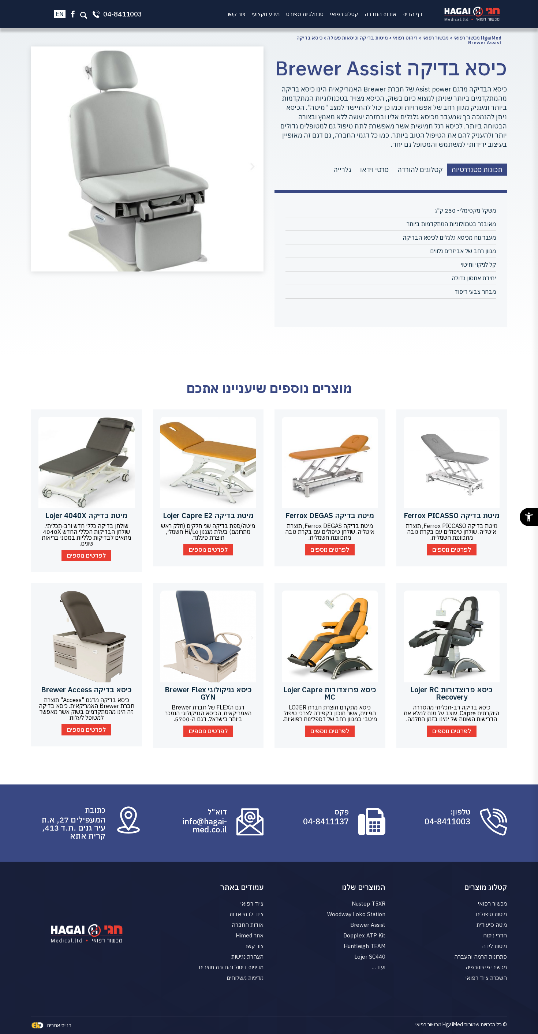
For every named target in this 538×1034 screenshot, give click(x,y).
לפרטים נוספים (451, 550)
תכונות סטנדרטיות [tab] (476, 169)
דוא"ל (217, 812)
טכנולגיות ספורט (305, 14)
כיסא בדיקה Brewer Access (86, 689)
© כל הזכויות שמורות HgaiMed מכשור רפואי (461, 1024)
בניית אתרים (59, 1025)
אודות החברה (380, 14)
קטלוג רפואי (344, 14)
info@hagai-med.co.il (205, 825)
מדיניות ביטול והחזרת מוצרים (231, 967)
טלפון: (460, 812)
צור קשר (235, 14)
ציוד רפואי (252, 903)
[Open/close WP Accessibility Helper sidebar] (529, 517)
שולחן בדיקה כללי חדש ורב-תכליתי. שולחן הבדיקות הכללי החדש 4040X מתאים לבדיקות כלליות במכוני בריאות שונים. (86, 534)
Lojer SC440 (369, 956)
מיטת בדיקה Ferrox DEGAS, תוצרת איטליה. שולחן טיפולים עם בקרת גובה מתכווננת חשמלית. (329, 531)
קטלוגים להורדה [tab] (419, 169)
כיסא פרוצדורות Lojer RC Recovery (451, 693)
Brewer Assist (367, 924)
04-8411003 (447, 821)
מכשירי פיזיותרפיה (486, 967)
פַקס (342, 812)
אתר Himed (250, 935)
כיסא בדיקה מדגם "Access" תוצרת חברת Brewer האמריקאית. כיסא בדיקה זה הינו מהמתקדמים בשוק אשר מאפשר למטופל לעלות (86, 708)
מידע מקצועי (266, 14)
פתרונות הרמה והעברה (480, 956)
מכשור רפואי (492, 903)
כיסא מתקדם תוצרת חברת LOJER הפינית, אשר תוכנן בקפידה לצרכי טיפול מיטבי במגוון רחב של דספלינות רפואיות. (330, 713)
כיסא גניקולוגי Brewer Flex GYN (208, 693)
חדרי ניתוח (495, 935)
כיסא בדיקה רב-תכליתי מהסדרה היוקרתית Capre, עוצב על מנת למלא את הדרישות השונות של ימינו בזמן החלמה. (451, 713)
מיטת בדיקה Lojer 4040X (86, 515)
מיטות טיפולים (491, 914)
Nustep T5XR (368, 903)
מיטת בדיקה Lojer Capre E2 (208, 515)
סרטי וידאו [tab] (374, 169)
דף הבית (412, 14)
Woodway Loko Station (356, 914)
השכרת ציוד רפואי (486, 977)
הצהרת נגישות (247, 956)
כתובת (95, 810)
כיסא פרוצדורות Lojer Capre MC (329, 693)
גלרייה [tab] (342, 169)
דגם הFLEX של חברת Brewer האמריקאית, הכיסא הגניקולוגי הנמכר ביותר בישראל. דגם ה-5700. (208, 713)
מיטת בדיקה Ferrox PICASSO (452, 515)
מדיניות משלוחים (245, 977)
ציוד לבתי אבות (246, 914)
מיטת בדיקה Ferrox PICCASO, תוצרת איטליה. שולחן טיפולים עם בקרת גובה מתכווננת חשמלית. (451, 531)
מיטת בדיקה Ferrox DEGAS (329, 515)
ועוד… (378, 967)
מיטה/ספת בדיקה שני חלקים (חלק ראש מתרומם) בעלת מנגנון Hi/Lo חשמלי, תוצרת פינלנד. (208, 531)
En (60, 14)
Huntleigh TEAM (364, 946)
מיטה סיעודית (492, 924)
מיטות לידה (494, 946)
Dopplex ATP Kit (364, 935)
